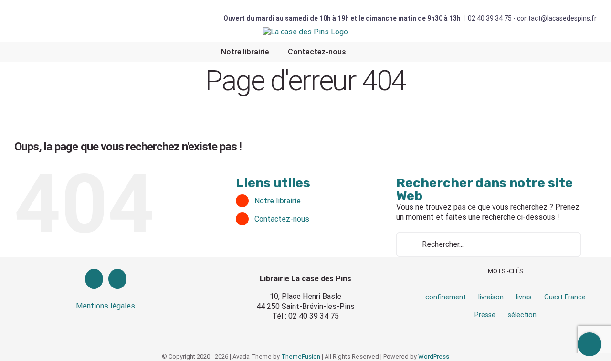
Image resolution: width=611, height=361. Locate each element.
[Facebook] (94, 279)
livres (524, 297)
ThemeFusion (300, 356)
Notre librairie (277, 200)
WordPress (433, 356)
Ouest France (565, 297)
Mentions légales (105, 305)
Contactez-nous (281, 218)
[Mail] (117, 279)
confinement (445, 297)
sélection (522, 315)
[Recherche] (368, 52)
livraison (491, 297)
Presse (484, 315)
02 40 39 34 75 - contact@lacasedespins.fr (532, 18)
